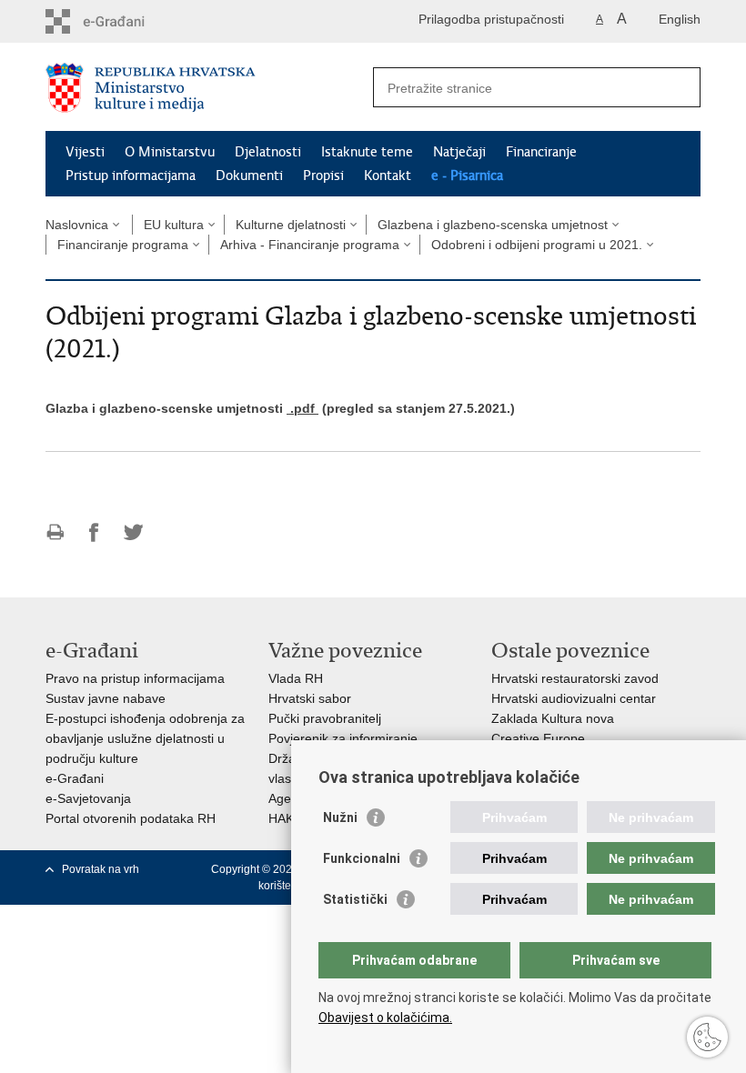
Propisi (323, 175)
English (680, 19)
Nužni (340, 817)
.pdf (302, 408)
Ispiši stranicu (55, 532)
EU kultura (174, 224)
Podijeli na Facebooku (94, 532)
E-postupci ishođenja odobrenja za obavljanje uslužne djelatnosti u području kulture (145, 738)
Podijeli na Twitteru (133, 532)
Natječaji (459, 152)
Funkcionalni (361, 858)
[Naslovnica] (209, 88)
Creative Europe (538, 738)
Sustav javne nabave (105, 698)
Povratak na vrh (100, 869)
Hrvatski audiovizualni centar (573, 698)
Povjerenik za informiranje (343, 738)
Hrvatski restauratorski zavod (575, 678)
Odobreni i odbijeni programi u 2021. (536, 244)
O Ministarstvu (170, 152)
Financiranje (541, 152)
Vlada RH (295, 678)
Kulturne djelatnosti (291, 224)
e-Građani (74, 778)
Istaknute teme (367, 152)
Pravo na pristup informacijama (135, 678)
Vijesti (85, 152)
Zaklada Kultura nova (552, 718)
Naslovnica (76, 224)
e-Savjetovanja (88, 798)
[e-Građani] (123, 21)
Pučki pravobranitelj (324, 718)
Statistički (355, 899)
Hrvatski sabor (309, 698)
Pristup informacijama (131, 175)
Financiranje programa (122, 244)
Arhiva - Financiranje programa (309, 244)
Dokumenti (249, 175)
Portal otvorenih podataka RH (130, 818)
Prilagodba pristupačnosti (491, 19)
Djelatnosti (268, 152)
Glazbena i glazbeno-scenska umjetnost (493, 224)
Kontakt (387, 175)
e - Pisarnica (467, 175)
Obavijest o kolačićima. (385, 1017)
